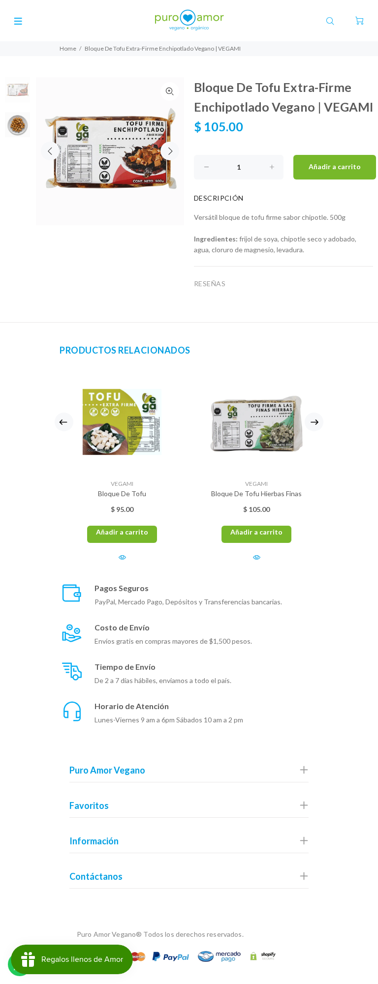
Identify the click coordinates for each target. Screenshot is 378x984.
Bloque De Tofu (122, 493)
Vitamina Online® (273, 934)
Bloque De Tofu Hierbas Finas (256, 493)
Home (68, 48)
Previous (50, 151)
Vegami (122, 483)
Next (169, 151)
